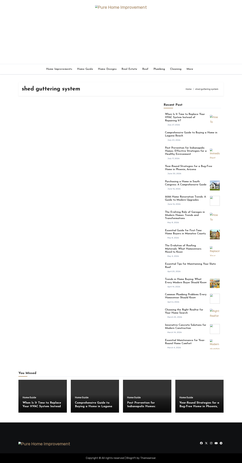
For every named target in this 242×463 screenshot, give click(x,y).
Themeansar (148, 458)
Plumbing (159, 69)
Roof (145, 69)
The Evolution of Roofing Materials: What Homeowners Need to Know (183, 248)
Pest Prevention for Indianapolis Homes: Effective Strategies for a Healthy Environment (186, 151)
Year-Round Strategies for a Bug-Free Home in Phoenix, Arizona (199, 406)
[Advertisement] (121, 39)
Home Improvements (59, 69)
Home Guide (85, 69)
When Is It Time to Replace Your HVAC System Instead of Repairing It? (185, 117)
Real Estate (129, 69)
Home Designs (107, 69)
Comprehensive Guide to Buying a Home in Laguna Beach (93, 406)
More (190, 69)
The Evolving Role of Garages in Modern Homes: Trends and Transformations (185, 215)
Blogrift (131, 458)
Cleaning (176, 69)
